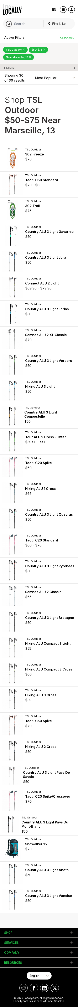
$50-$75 (37, 49)
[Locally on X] (55, 988)
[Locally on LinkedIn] (44, 988)
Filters (9, 67)
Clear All (67, 37)
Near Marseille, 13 (17, 57)
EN (54, 9)
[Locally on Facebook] (34, 988)
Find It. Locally (61, 23)
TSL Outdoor (14, 49)
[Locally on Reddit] (23, 988)
